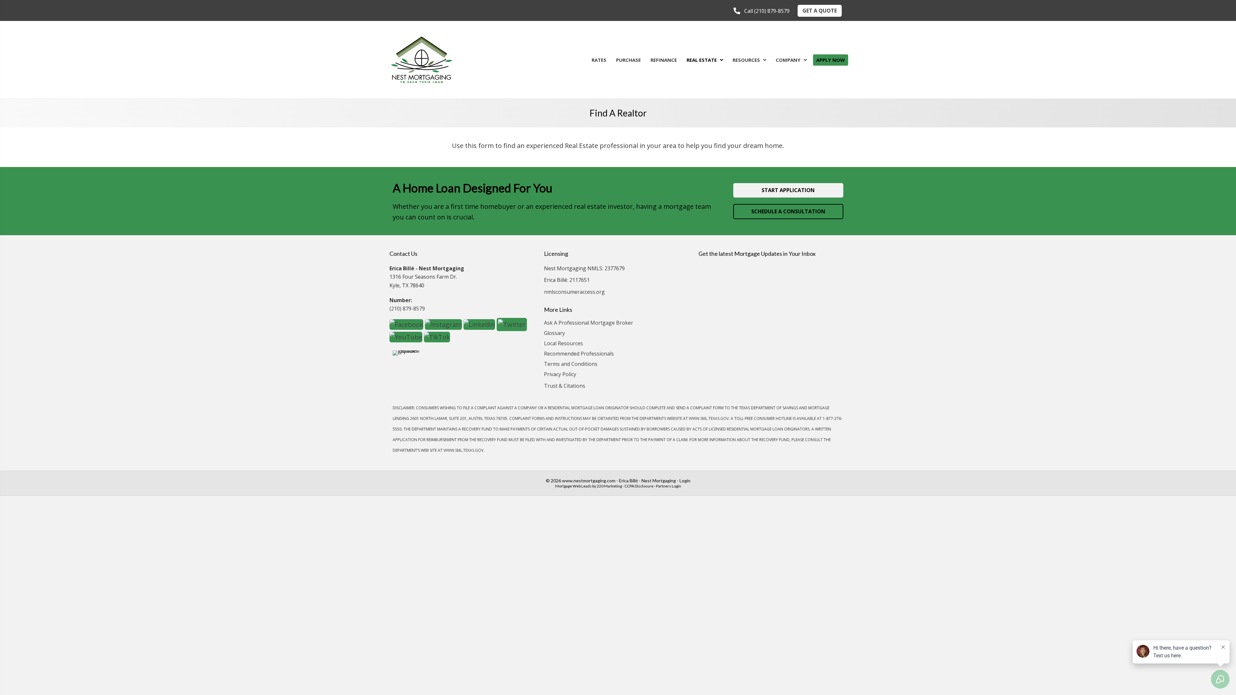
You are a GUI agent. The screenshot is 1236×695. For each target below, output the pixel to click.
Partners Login (668, 486)
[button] (761, 11)
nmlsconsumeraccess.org (574, 291)
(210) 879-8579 (407, 308)
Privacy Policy (560, 375)
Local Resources (563, 344)
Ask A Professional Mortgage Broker (588, 323)
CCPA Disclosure (638, 486)
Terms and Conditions (570, 364)
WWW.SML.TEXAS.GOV (709, 418)
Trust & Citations (564, 385)
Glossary (554, 333)
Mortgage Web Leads (573, 486)
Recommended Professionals (579, 354)
